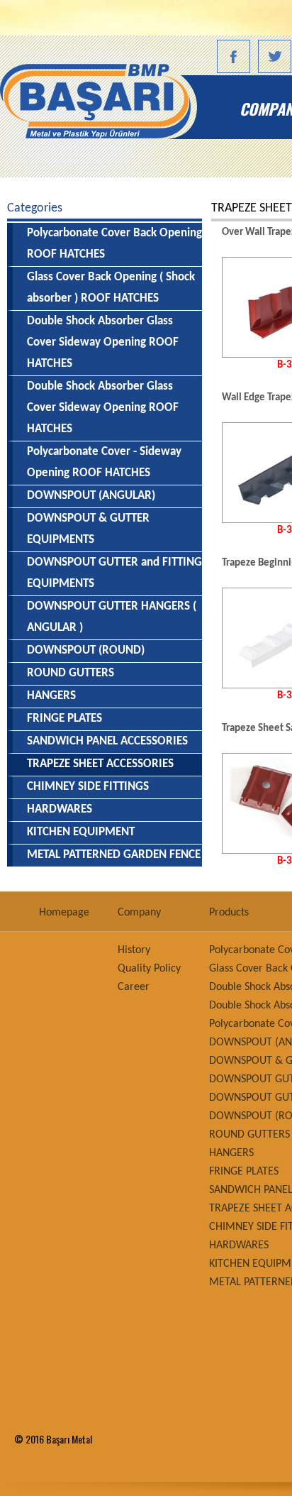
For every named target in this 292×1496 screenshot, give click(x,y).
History (134, 950)
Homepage (112, 108)
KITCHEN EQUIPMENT (81, 832)
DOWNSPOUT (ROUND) (86, 650)
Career (134, 987)
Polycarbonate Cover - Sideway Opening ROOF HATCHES (104, 462)
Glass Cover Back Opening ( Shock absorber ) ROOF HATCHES (111, 287)
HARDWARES (59, 809)
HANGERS (51, 696)
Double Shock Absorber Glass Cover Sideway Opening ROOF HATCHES (103, 342)
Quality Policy (149, 968)
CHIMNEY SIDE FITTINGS (88, 787)
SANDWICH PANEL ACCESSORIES (107, 741)
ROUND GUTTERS (70, 673)
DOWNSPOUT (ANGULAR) (91, 496)
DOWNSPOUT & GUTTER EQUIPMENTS (88, 529)
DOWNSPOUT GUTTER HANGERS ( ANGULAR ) (111, 617)
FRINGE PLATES (64, 719)
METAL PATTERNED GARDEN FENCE (114, 855)
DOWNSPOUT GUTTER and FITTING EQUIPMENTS (114, 573)
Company (139, 912)
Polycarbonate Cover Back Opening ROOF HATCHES (114, 243)
